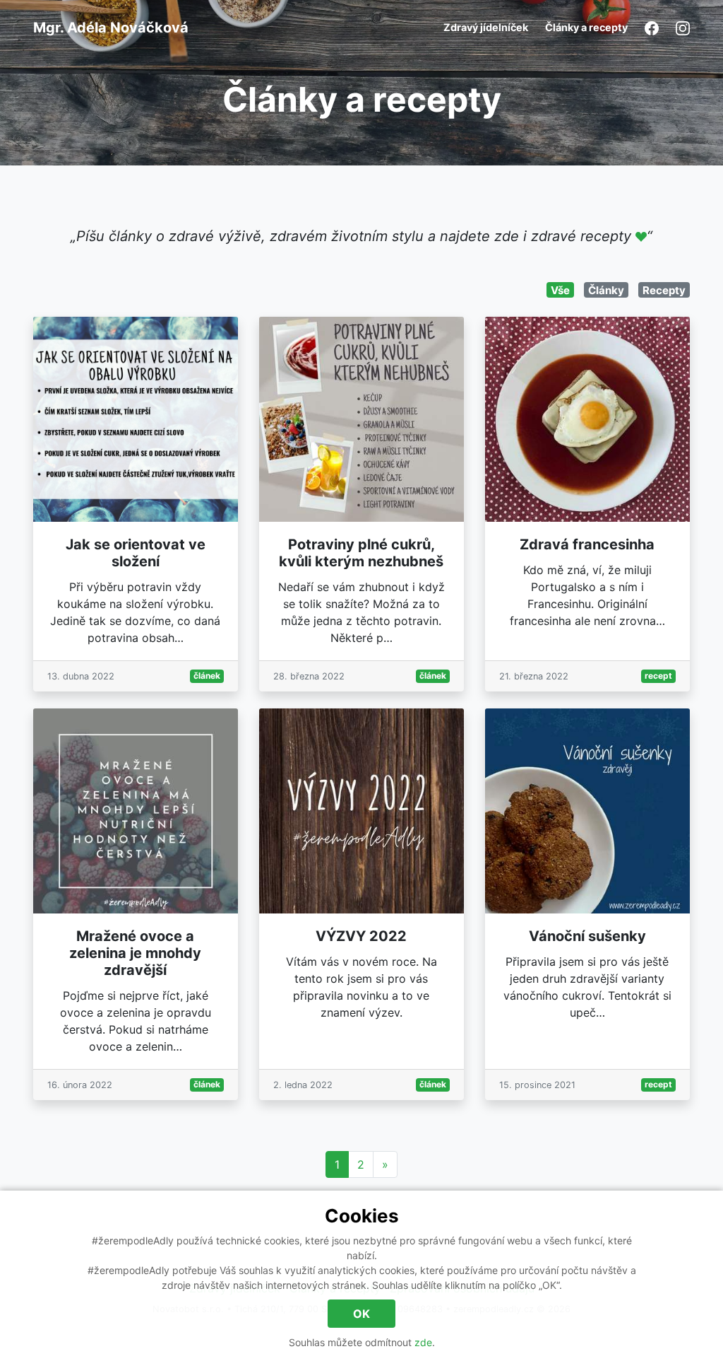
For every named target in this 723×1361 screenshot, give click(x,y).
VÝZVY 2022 (361, 936)
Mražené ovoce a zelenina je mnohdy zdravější (135, 953)
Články (606, 290)
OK (361, 1314)
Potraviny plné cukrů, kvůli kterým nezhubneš (361, 553)
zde (423, 1342)
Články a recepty (586, 27)
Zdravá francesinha (587, 544)
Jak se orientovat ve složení (135, 553)
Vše (560, 290)
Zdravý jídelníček (485, 27)
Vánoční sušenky (587, 936)
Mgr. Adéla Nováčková (111, 27)
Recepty (664, 290)
